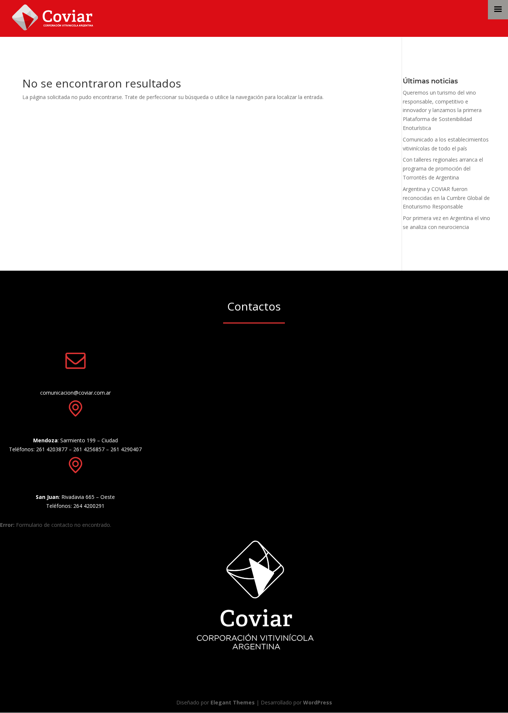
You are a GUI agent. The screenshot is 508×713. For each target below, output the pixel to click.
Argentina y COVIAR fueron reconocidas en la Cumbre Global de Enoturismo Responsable (446, 197)
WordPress (317, 702)
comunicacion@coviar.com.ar (75, 392)
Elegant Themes (232, 702)
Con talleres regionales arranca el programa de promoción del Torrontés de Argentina (443, 168)
